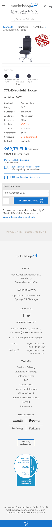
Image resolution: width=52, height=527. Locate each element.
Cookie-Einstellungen (26, 389)
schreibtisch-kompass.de (32, 512)
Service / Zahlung (26, 367)
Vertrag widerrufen (26, 443)
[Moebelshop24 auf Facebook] (23, 315)
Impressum (26, 406)
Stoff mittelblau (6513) (19, 82)
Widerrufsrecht (26, 393)
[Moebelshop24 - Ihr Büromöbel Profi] (25, 8)
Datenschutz (26, 384)
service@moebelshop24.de (29, 337)
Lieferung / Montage (26, 371)
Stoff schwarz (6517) (9, 81)
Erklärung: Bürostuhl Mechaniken (25, 177)
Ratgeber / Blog (26, 376)
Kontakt (26, 402)
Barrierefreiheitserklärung (26, 397)
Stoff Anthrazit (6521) (32, 81)
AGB (26, 380)
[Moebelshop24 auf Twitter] (28, 315)
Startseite (9, 27)
